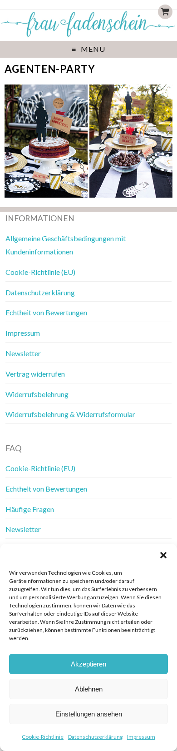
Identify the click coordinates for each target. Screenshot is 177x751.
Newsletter (23, 353)
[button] (163, 555)
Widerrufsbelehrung (37, 394)
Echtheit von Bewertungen (46, 312)
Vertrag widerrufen (35, 373)
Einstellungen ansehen (88, 714)
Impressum (141, 736)
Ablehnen (89, 689)
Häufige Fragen (29, 509)
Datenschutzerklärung (95, 736)
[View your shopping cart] (165, 12)
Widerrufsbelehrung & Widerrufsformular (70, 414)
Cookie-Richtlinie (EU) (40, 272)
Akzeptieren (88, 664)
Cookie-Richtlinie (43, 736)
